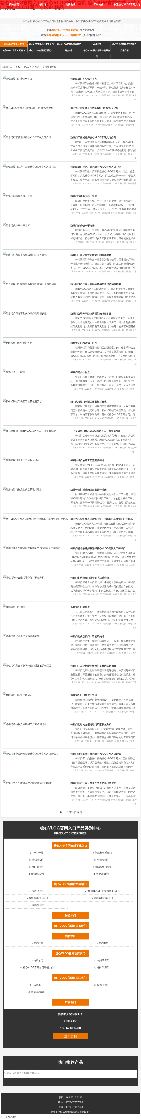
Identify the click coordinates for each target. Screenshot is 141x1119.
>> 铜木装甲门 (36, 866)
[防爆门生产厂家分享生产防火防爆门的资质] (27, 783)
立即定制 (70, 1036)
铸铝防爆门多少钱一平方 (83, 78)
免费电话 (70, 4)
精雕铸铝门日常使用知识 (83, 695)
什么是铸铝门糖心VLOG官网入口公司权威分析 (95, 430)
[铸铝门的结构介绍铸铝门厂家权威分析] (25, 724)
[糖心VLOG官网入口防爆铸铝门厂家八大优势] (28, 107)
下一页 (73, 812)
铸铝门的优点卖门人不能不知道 (87, 636)
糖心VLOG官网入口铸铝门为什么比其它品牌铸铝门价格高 (101, 519)
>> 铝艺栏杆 (36, 943)
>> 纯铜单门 (36, 960)
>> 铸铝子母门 (36, 891)
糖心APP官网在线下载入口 (41, 44)
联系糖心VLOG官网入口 (127, 4)
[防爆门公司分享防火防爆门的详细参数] (25, 313)
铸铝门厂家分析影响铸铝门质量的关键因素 (93, 665)
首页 (18, 67)
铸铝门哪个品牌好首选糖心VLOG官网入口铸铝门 (96, 753)
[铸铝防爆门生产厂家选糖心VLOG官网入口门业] (29, 166)
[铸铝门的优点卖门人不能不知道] (21, 636)
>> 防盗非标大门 (37, 991)
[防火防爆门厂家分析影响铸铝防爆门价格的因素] (29, 284)
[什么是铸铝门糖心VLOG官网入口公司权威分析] (29, 430)
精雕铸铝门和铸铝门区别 (83, 342)
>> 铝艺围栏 (101, 943)
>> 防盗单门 (36, 984)
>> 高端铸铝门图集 (101, 866)
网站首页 (14, 4)
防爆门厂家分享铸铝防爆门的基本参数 (90, 254)
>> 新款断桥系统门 (101, 852)
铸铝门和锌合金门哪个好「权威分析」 (90, 577)
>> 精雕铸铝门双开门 (101, 898)
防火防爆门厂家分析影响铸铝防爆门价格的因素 (95, 284)
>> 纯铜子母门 (101, 960)
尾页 (79, 812)
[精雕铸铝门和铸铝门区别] (17, 342)
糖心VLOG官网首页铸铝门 (69, 44)
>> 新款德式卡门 (37, 873)
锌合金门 (69, 50)
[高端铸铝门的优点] (14, 606)
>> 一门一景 (36, 852)
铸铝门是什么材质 (80, 372)
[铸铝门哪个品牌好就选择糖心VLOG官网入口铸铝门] (32, 548)
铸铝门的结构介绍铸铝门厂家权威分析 (90, 724)
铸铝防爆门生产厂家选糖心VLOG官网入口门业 (95, 166)
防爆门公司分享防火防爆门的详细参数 (90, 313)
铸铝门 (42, 4)
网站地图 (12, 1116)
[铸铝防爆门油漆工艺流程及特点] (21, 460)
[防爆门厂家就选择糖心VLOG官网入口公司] (27, 137)
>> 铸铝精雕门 (101, 859)
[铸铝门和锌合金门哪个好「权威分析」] (25, 577)
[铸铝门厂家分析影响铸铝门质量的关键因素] (27, 665)
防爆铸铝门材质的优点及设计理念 (88, 489)
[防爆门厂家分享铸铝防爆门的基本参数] (25, 254)
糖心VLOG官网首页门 (14, 44)
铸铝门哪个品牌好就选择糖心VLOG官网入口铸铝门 (98, 548)
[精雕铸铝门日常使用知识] (17, 694)
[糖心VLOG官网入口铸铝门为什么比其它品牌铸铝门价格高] (35, 518)
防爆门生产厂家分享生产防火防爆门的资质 (93, 783)
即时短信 (99, 4)
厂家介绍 (124, 50)
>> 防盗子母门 (101, 984)
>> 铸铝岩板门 (36, 905)
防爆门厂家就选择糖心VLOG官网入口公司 (93, 137)
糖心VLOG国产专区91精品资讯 (96, 53)
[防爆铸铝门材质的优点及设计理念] (22, 489)
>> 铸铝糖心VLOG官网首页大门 (102, 891)
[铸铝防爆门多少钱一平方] (17, 78)
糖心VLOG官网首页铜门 (14, 50)
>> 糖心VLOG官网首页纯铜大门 (37, 967)
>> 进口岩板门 (36, 859)
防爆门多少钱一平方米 (82, 225)
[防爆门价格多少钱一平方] (17, 196)
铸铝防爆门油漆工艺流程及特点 (87, 460)
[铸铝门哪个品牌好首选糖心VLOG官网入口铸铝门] (30, 753)
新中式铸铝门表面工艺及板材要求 (88, 401)
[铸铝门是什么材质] (14, 372)
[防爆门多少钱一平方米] (16, 225)
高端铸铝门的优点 (80, 607)
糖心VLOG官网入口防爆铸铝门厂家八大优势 (94, 108)
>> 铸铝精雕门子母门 (36, 898)
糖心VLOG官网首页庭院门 (124, 44)
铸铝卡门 (97, 44)
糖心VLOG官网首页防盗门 (41, 50)
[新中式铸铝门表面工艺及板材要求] (22, 401)
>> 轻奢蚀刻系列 (102, 873)
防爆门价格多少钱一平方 (83, 196)
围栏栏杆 (70, 936)
